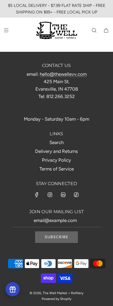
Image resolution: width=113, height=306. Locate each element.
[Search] (94, 30)
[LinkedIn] (63, 195)
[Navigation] (6, 30)
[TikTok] (76, 195)
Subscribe (56, 237)
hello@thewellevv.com (63, 74)
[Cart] (106, 30)
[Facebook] (37, 195)
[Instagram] (50, 195)
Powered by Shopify (56, 299)
